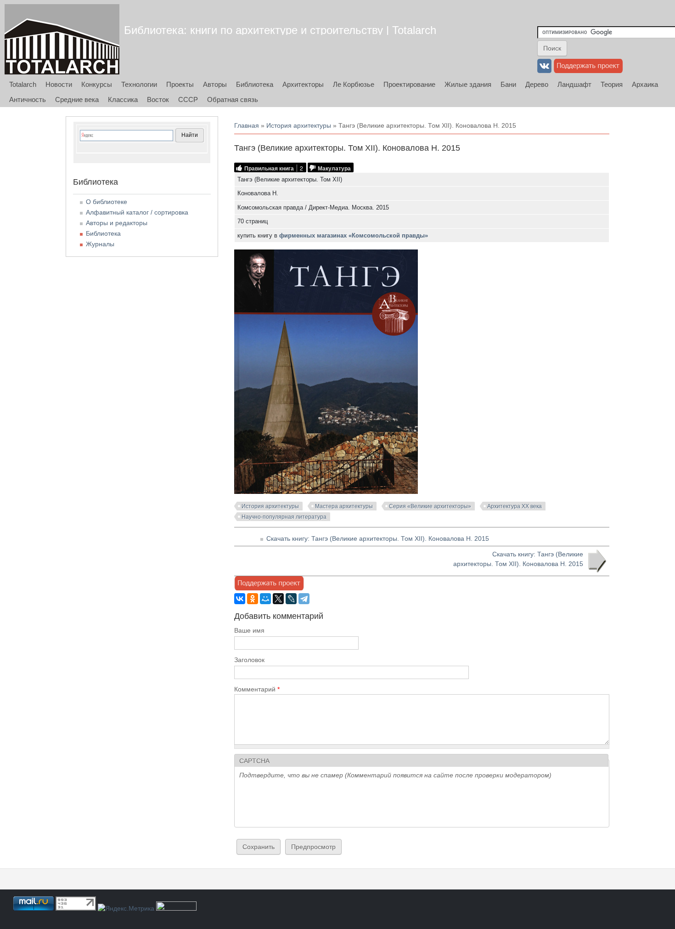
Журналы (100, 244)
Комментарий (257, 689)
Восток (158, 99)
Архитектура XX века (514, 506)
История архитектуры (298, 125)
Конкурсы (96, 84)
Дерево (536, 84)
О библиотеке (106, 201)
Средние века (77, 99)
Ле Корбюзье (353, 84)
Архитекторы (303, 84)
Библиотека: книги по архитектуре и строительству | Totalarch (280, 30)
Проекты (180, 84)
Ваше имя (249, 630)
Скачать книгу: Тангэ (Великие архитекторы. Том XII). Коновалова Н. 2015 (377, 538)
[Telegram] (303, 598)
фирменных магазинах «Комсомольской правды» (353, 235)
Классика (123, 99)
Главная (246, 125)
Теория (612, 84)
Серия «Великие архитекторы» (430, 506)
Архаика (645, 84)
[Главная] (62, 39)
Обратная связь (232, 99)
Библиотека (254, 84)
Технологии (139, 84)
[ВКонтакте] (239, 598)
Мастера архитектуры (344, 506)
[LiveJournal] (291, 598)
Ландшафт (574, 84)
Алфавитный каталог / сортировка (137, 212)
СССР (188, 99)
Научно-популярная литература (284, 517)
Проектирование (409, 84)
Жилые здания (467, 84)
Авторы (215, 84)
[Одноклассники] (252, 598)
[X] (278, 598)
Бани (508, 84)
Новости (58, 84)
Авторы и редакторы (116, 223)
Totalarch (22, 84)
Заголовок (249, 659)
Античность (27, 99)
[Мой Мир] (265, 598)
